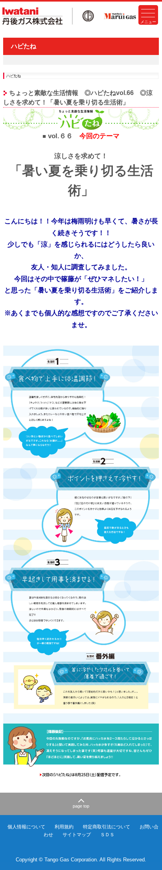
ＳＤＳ (107, 834)
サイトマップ (77, 834)
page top (81, 806)
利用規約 (64, 827)
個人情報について (26, 827)
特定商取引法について (106, 827)
